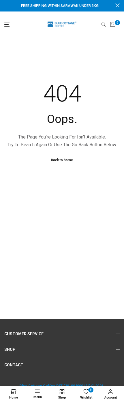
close (117, 5)
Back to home (62, 160)
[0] (113, 24)
